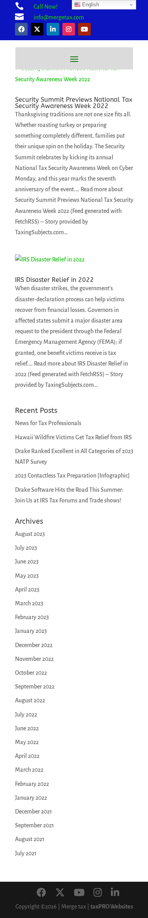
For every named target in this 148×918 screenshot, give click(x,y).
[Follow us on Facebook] (41, 893)
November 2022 (34, 659)
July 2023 (26, 548)
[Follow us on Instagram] (98, 893)
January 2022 (31, 798)
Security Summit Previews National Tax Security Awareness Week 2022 (73, 103)
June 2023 (27, 561)
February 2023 (32, 617)
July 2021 (26, 853)
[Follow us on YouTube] (79, 893)
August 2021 (30, 839)
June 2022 (27, 728)
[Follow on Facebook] (21, 29)
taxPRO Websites (111, 906)
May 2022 (27, 742)
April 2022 (27, 756)
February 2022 (32, 784)
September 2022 (34, 686)
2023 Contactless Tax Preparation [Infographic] (72, 475)
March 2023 (29, 603)
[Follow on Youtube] (84, 29)
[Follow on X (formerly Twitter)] (37, 29)
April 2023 (27, 589)
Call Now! (46, 7)
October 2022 (31, 673)
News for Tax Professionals (48, 423)
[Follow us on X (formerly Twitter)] (60, 893)
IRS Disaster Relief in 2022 (54, 280)
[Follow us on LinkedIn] (115, 893)
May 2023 (27, 576)
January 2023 (31, 631)
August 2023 (30, 534)
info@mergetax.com (59, 17)
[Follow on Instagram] (68, 29)
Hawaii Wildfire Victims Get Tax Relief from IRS (73, 437)
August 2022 (30, 700)
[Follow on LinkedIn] (53, 29)
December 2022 (33, 645)
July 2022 (26, 714)
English (90, 4)
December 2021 (33, 811)
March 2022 (29, 770)
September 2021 (34, 825)
